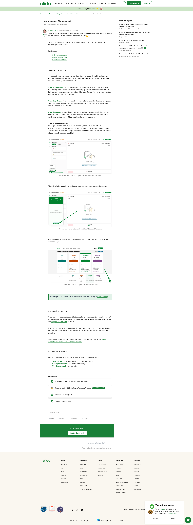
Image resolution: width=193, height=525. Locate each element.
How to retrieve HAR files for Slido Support (133, 54)
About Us (137, 468)
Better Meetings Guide (122, 482)
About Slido (70, 14)
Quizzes (63, 475)
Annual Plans (101, 468)
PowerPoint (83, 464)
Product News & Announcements (129, 29)
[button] (134, 3)
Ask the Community (77, 433)
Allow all (172, 518)
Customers (137, 475)
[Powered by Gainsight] (96, 443)
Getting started (60, 14)
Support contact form (59, 322)
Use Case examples (59, 366)
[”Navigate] (46, 460)
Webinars (118, 471)
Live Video (82, 482)
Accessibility (137, 489)
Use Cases (119, 478)
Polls (62, 471)
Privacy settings (172, 513)
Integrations (64, 482)
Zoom (81, 478)
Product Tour (64, 464)
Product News (91, 3)
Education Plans (102, 471)
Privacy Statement (129, 509)
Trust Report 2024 (121, 489)
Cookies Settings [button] (140, 509)
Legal (136, 485)
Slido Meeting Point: (56, 87)
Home (42, 14)
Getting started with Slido (61, 363)
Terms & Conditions (88, 448)
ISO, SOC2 (137, 482)
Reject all (155, 518)
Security (136, 478)
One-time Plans (102, 464)
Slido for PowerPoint (125, 50)
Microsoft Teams (124, 42)
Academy (102, 3)
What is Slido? (57, 361)
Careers (136, 471)
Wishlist (81, 3)
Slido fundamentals (82, 14)
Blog (117, 475)
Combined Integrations (86, 489)
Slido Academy (102, 297)
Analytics (63, 478)
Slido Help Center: (55, 101)
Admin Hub (112, 3)
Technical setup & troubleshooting (129, 56)
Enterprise (101, 475)
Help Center (50, 14)
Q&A (62, 468)
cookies (163, 509)
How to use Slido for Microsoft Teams (131, 40)
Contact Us (137, 464)
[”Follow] (67, 511)
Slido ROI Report (120, 492)
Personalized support (60, 57)
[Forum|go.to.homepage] (45, 3)
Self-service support (59, 55)
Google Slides (123, 37)
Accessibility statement (103, 448)
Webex (81, 468)
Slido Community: (55, 112)
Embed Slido (83, 485)
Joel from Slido (53, 30)
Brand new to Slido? (59, 60)
